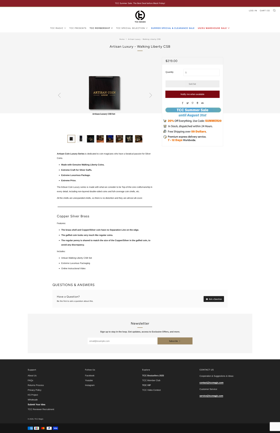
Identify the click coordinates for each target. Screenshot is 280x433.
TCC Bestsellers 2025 (153, 375)
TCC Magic (56, 28)
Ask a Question (215, 299)
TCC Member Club (151, 380)
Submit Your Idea (36, 404)
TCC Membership (100, 28)
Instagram (90, 385)
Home (122, 39)
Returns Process (36, 385)
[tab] (71, 139)
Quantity (170, 72)
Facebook (89, 375)
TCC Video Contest (151, 390)
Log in (253, 10)
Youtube (89, 380)
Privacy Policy (34, 390)
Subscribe (173, 340)
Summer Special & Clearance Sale (173, 28)
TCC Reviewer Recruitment (41, 409)
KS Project (33, 395)
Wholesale (33, 399)
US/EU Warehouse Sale (212, 28)
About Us (32, 375)
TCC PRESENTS (77, 28)
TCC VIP (146, 385)
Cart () (265, 10)
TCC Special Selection (130, 28)
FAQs (30, 380)
